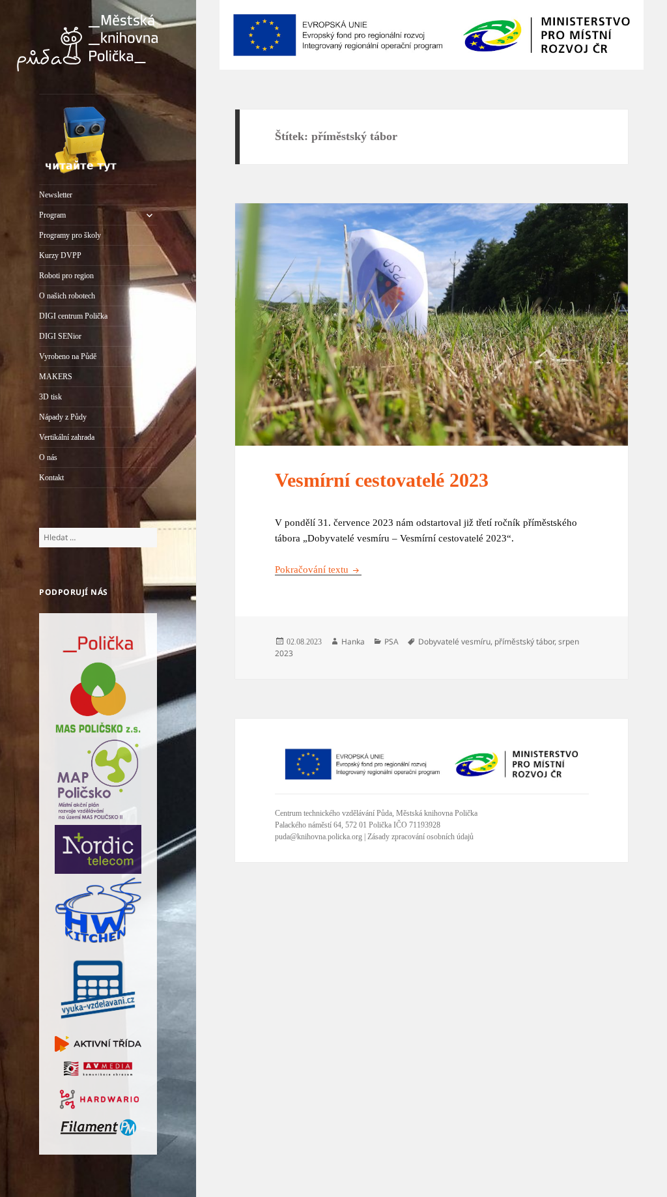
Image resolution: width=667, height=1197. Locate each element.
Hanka (353, 641)
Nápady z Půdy (63, 417)
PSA (391, 641)
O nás (48, 457)
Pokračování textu (318, 569)
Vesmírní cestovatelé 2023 (382, 480)
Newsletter (55, 194)
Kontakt (51, 477)
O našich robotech (67, 295)
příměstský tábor (524, 641)
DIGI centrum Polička (73, 316)
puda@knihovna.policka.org (318, 836)
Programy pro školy (70, 235)
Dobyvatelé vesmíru (454, 641)
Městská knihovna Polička (436, 813)
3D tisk (50, 396)
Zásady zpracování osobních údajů (420, 836)
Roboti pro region (66, 275)
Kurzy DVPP (60, 255)
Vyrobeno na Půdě (67, 356)
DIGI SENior (60, 336)
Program (52, 215)
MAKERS (55, 376)
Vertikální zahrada (66, 437)
